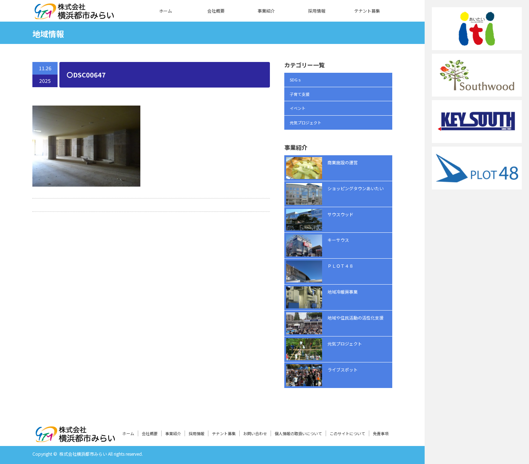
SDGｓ (296, 79)
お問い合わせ (255, 433)
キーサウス (338, 240)
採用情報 (316, 11)
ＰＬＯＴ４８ (340, 266)
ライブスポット (342, 369)
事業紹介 (266, 11)
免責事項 (381, 433)
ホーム (165, 11)
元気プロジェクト (305, 122)
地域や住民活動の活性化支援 (355, 317)
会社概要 (216, 11)
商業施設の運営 (342, 162)
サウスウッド (340, 214)
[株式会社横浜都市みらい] (74, 15)
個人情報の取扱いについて (298, 433)
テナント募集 (367, 11)
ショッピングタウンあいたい (355, 188)
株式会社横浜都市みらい (83, 454)
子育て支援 (299, 94)
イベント (298, 108)
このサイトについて (347, 433)
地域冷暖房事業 (342, 292)
